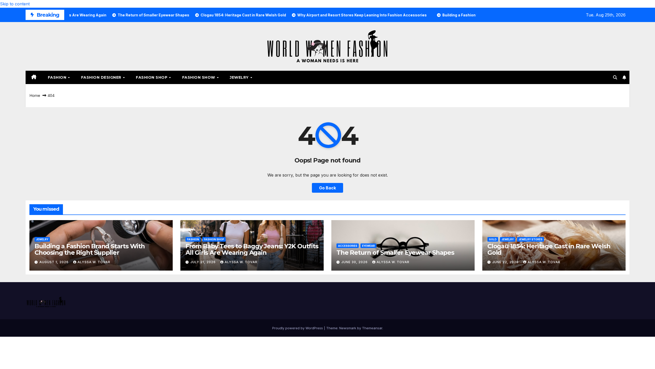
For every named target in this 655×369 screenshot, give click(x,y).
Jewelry (240, 77)
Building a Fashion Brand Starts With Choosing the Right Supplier (90, 249)
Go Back (327, 187)
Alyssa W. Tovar (94, 262)
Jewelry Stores (530, 239)
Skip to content (15, 3)
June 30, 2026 (355, 262)
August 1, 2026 (54, 262)
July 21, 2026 (203, 262)
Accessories (347, 245)
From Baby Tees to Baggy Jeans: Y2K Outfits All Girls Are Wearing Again (251, 249)
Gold (493, 239)
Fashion (58, 77)
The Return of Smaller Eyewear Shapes (395, 252)
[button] (615, 77)
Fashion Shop (152, 77)
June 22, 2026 (506, 262)
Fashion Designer (102, 77)
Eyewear (368, 245)
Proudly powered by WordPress (298, 328)
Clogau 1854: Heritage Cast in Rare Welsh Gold (548, 249)
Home (34, 95)
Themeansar (372, 328)
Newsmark (347, 328)
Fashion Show (199, 77)
